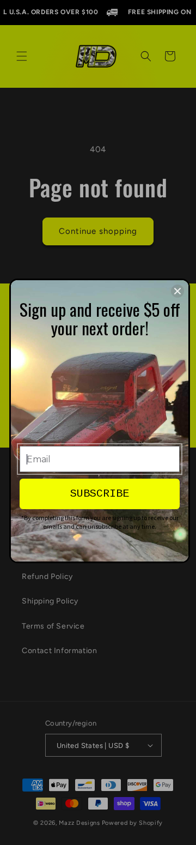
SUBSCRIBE (99, 493)
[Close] (177, 291)
